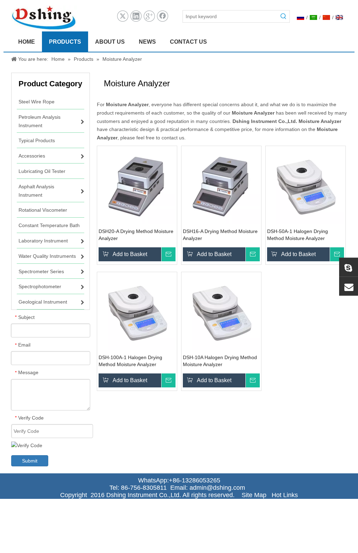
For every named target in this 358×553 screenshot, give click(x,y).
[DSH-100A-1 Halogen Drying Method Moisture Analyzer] (137, 311)
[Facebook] (162, 16)
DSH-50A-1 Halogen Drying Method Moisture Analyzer (297, 234)
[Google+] (149, 16)
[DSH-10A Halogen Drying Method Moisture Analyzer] (221, 311)
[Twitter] (122, 16)
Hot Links (285, 495)
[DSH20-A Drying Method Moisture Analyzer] (137, 185)
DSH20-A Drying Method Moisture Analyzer (136, 234)
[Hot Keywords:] (283, 16)
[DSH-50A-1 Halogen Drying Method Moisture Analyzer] (305, 185)
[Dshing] (348, 286)
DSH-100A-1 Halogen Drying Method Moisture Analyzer (130, 361)
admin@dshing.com (219, 487)
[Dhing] (348, 267)
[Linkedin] (136, 16)
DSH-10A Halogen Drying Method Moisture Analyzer (220, 361)
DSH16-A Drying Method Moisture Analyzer (220, 234)
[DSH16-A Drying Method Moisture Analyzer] (221, 185)
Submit (29, 461)
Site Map (254, 495)
